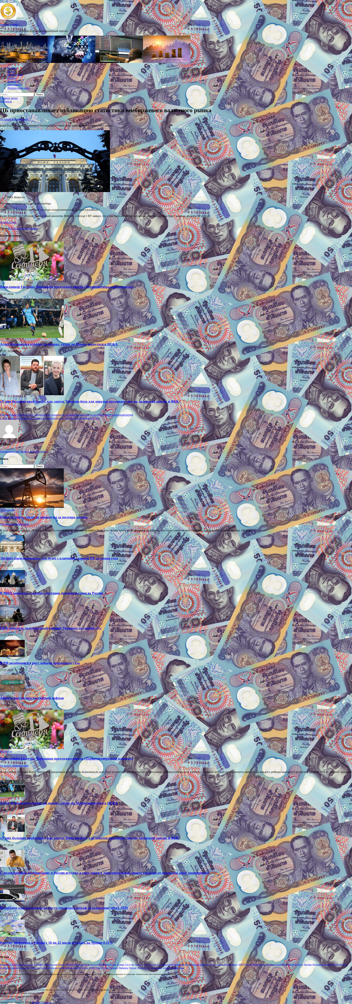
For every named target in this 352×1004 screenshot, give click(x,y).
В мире (120, 964)
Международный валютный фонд (270, 964)
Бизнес (11, 71)
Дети (145, 964)
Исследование (192, 964)
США (99, 967)
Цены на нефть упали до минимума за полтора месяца (43, 517)
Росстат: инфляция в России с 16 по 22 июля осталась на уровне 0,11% (56, 943)
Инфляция (179, 964)
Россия (85, 967)
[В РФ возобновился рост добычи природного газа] (12, 656)
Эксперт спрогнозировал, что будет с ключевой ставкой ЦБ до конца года (59, 558)
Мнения (292, 964)
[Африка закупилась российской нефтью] (12, 690)
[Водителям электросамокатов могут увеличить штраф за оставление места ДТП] (12, 900)
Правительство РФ (71, 967)
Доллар (152, 964)
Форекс (133, 967)
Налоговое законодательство (15, 967)
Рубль (92, 967)
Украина (113, 967)
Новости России (38, 967)
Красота (204, 964)
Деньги (138, 964)
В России (14, 228)
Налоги (12, 78)
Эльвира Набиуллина (173, 967)
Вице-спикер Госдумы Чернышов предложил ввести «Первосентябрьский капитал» (66, 287)
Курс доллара (216, 964)
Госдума (129, 964)
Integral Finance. (9, 24)
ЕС (158, 964)
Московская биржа (322, 964)
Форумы (142, 967)
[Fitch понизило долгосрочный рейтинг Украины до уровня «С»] (12, 621)
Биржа (61, 964)
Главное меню (9, 98)
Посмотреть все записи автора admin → (25, 451)
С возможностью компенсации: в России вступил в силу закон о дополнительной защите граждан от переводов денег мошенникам (104, 873)
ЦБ (22, 228)
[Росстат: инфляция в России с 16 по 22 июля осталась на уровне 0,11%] (12, 935)
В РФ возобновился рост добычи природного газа (40, 663)
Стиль (105, 967)
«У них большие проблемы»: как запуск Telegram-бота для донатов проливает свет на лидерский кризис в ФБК (89, 401)
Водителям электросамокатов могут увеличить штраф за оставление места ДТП (64, 908)
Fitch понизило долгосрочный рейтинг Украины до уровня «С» (51, 628)
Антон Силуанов (27, 964)
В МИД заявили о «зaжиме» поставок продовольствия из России (51, 593)
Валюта (12, 68)
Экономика (14, 84)
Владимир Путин (107, 964)
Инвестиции (15, 74)
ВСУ (87, 964)
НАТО (336, 964)
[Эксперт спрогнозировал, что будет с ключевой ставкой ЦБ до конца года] (12, 551)
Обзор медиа (54, 967)
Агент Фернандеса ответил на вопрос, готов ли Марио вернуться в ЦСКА (59, 344)
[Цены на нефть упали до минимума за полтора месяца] (32, 506)
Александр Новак (9, 964)
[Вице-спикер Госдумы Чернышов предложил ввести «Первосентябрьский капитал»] (32, 279)
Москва (308, 964)
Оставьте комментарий (14, 119)
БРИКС (40, 964)
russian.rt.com (8, 222)
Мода (300, 964)
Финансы (13, 81)
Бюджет (69, 964)
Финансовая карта (18, 88)
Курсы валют (231, 964)
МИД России (245, 964)
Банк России (51, 964)
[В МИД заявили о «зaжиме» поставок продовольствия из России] (12, 586)
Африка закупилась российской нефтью (32, 698)
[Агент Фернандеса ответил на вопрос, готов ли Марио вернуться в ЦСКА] (32, 337)
